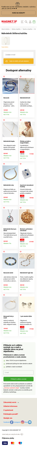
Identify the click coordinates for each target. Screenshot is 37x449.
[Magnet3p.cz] (9, 22)
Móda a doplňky (16, 29)
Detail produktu (16, 115)
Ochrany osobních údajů (11, 388)
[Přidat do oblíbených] (4, 76)
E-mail (7, 372)
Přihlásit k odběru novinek (18, 379)
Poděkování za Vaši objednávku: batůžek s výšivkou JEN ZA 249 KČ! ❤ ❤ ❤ (18, 8)
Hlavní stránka (5, 29)
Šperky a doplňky (27, 29)
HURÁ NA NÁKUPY (18, 13)
